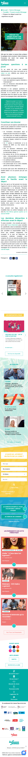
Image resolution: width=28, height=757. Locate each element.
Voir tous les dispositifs (14, 353)
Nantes (14, 659)
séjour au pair (5, 73)
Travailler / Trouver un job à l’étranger (15, 12)
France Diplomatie (12, 225)
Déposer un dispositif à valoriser (8, 492)
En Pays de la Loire (14, 665)
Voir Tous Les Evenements (14, 632)
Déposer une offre (14, 521)
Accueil (4, 10)
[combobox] (14, 479)
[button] (2, 294)
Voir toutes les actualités (14, 442)
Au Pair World (9, 212)
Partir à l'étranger (14, 10)
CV (6, 143)
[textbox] (14, 479)
